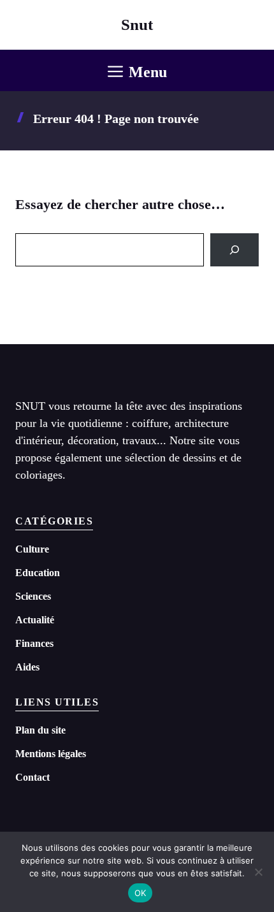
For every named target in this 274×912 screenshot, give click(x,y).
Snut (137, 24)
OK (140, 893)
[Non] (258, 871)
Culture (32, 549)
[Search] (234, 249)
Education (37, 572)
